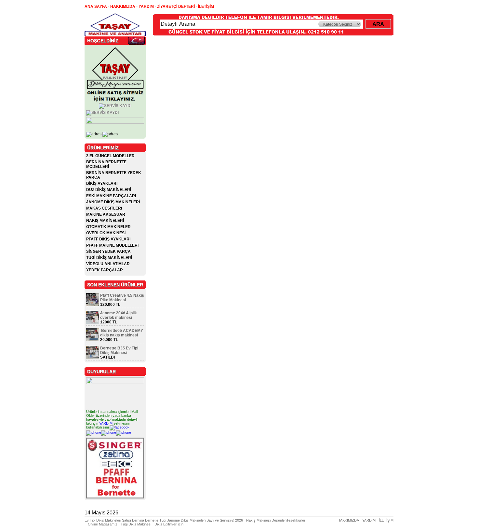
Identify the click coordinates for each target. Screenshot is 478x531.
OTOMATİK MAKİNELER (108, 227)
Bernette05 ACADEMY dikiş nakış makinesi (121, 332)
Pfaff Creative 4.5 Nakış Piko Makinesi (122, 297)
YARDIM (106, 423)
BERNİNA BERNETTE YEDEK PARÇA (113, 175)
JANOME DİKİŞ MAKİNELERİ (113, 202)
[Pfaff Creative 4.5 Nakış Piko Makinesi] (92, 305)
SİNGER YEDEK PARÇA (108, 251)
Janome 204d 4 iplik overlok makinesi (118, 315)
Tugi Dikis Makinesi (136, 524)
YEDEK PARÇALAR (104, 270)
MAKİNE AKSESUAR (105, 214)
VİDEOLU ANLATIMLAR (108, 264)
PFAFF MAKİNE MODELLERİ (112, 245)
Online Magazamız (102, 524)
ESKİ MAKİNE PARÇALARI (111, 196)
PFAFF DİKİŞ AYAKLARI (108, 239)
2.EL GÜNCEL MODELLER (110, 156)
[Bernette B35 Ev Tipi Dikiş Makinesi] (92, 357)
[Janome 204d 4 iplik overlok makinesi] (92, 322)
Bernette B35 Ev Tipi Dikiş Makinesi (119, 350)
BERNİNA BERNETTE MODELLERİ (106, 164)
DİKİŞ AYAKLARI (101, 183)
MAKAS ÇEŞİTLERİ (104, 208)
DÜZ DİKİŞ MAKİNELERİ (108, 189)
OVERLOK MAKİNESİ (106, 233)
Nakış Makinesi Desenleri (266, 520)
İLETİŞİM (386, 520)
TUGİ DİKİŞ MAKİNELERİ (109, 257)
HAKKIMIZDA (348, 520)
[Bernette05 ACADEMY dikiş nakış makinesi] (92, 340)
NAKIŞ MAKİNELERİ (105, 220)
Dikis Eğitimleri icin (168, 524)
